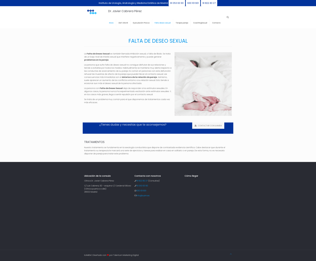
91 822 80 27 (142, 180)
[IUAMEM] (95, 11)
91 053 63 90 (142, 185)
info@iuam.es (142, 195)
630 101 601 (141, 190)
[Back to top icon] (231, 254)
